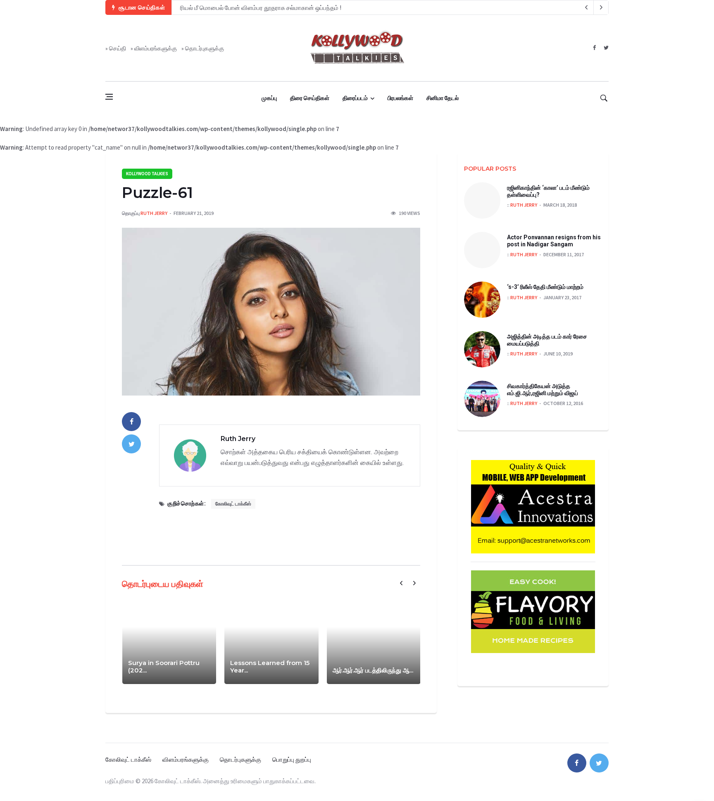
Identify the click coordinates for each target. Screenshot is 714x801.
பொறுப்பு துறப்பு (291, 759)
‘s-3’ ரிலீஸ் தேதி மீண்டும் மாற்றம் (545, 287)
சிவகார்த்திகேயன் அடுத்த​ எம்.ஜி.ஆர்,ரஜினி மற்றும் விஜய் (542, 389)
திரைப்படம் (355, 98)
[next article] (586, 7)
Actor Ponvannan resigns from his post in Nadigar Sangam (554, 241)
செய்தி (117, 48)
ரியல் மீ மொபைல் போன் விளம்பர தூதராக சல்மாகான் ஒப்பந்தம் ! (260, 8)
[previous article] (601, 7)
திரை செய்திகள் (309, 98)
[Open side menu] (109, 97)
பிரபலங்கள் (400, 98)
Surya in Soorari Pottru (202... (164, 666)
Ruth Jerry (153, 213)
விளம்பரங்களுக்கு (155, 48)
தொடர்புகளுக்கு (204, 48)
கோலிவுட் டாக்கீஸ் (233, 504)
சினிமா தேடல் (442, 98)
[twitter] (606, 48)
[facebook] (594, 48)
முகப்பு (269, 98)
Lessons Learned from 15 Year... (269, 666)
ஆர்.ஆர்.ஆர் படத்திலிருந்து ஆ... (373, 670)
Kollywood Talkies (147, 174)
